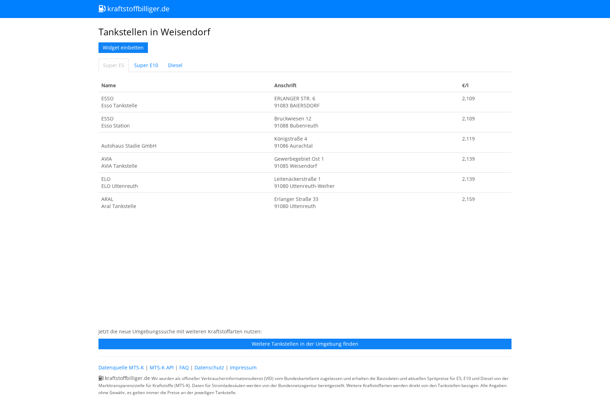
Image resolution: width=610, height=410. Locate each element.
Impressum (243, 367)
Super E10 (146, 65)
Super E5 (113, 65)
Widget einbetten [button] (123, 47)
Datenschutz (209, 367)
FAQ (184, 367)
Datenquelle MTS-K (121, 367)
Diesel (175, 65)
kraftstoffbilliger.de (137, 8)
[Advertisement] (305, 272)
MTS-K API (162, 367)
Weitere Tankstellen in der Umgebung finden (305, 343)
